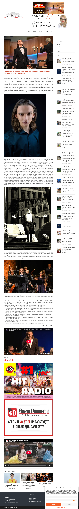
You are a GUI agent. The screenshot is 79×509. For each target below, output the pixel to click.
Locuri (58, 46)
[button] (76, 487)
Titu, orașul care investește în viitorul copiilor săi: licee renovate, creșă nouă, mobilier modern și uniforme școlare (68, 144)
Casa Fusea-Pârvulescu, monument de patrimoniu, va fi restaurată (68, 190)
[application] (28, 453)
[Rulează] (5, 465)
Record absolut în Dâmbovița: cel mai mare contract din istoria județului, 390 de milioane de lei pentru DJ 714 (68, 169)
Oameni (58, 49)
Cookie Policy (58, 507)
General (58, 44)
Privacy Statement (64, 507)
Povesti (58, 51)
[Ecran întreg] (51, 465)
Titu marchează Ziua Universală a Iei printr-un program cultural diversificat (68, 232)
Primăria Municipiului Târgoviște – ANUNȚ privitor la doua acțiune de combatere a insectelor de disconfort (68, 71)
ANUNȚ (64, 225)
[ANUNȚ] (59, 226)
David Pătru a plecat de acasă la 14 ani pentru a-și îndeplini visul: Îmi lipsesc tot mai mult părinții (12, 485)
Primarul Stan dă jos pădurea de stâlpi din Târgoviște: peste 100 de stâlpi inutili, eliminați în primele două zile (67, 133)
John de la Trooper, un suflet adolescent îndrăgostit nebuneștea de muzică (45, 485)
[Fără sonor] (49, 465)
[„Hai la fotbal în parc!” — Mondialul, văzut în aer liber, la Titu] (59, 208)
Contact (5, 437)
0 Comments (70, 64)
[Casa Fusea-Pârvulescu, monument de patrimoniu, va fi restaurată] (59, 190)
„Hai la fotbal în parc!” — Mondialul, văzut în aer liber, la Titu (68, 207)
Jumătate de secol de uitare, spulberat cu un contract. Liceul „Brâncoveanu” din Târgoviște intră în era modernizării (68, 216)
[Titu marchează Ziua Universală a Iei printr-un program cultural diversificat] (59, 233)
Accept (53, 504)
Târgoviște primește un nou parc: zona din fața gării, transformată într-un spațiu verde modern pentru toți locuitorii (68, 111)
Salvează (69, 504)
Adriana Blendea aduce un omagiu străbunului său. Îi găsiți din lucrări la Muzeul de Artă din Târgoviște (28, 484)
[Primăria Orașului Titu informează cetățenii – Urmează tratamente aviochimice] (59, 241)
